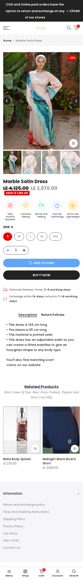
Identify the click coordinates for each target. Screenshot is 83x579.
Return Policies (52, 315)
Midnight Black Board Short (59, 461)
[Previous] (7, 101)
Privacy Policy (13, 526)
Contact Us (11, 548)
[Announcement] (34, 11)
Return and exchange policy (24, 504)
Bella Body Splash (17, 459)
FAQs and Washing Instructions (26, 512)
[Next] (76, 101)
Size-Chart (11, 540)
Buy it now (41, 275)
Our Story (10, 533)
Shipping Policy (14, 519)
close (74, 11)
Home (7, 40)
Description (28, 315)
